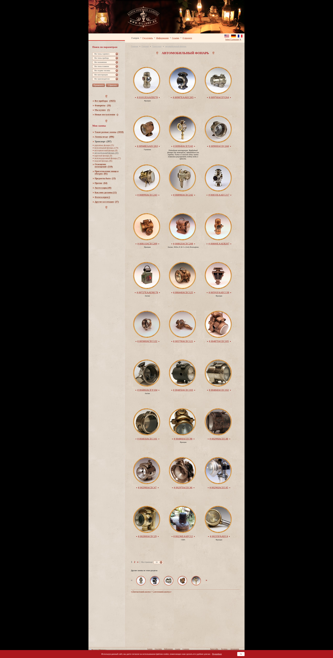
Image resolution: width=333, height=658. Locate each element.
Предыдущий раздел (141, 591)
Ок (241, 654)
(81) (106, 173)
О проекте (187, 37)
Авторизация (234, 649)
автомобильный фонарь (175, 46)
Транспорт (157, 46)
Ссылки (175, 37)
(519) (110, 166)
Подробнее (217, 654)
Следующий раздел (161, 591)
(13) (114, 178)
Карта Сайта (214, 649)
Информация (162, 37)
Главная (134, 46)
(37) (117, 201)
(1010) (120, 132)
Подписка (224, 649)
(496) (111, 136)
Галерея (135, 37)
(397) (108, 141)
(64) (105, 183)
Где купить (147, 37)
